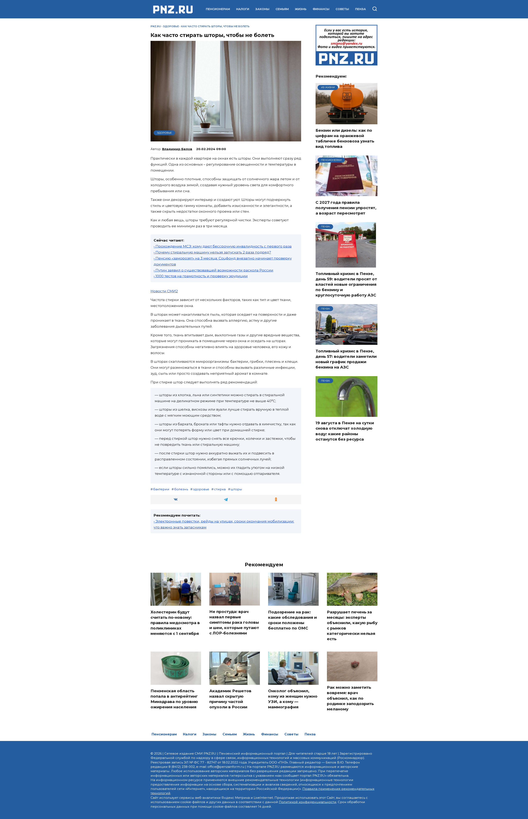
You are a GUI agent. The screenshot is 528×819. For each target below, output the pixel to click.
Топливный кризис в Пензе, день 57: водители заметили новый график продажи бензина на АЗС (346, 359)
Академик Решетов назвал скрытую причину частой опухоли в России (230, 699)
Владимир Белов (177, 149)
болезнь (181, 489)
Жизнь (300, 9)
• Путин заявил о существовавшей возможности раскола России (213, 270)
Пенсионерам (218, 9)
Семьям (282, 9)
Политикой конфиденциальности (307, 802)
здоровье (201, 489)
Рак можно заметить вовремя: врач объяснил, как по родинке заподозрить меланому (350, 698)
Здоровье (171, 26)
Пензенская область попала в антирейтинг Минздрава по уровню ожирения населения (174, 699)
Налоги (242, 9)
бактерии (161, 489)
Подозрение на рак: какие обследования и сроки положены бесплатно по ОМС (292, 620)
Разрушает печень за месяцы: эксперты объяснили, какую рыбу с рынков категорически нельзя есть (352, 625)
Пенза (360, 9)
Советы (342, 9)
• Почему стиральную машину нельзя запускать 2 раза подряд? (212, 252)
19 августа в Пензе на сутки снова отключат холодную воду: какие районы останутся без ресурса (345, 431)
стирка (220, 489)
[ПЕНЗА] (346, 265)
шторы (236, 489)
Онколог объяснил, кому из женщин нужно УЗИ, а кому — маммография (292, 699)
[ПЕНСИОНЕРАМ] (346, 194)
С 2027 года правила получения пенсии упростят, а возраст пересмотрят (346, 207)
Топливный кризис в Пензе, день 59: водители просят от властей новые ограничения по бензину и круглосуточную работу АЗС (346, 284)
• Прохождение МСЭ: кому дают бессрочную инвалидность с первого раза (223, 246)
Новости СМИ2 (164, 291)
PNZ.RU (156, 26)
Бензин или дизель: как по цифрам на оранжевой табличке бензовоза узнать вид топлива (345, 138)
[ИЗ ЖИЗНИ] (346, 122)
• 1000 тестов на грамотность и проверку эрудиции (201, 276)
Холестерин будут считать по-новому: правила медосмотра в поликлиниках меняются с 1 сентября (175, 622)
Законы (262, 9)
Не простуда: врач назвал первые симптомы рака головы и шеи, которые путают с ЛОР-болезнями (234, 622)
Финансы (321, 9)
